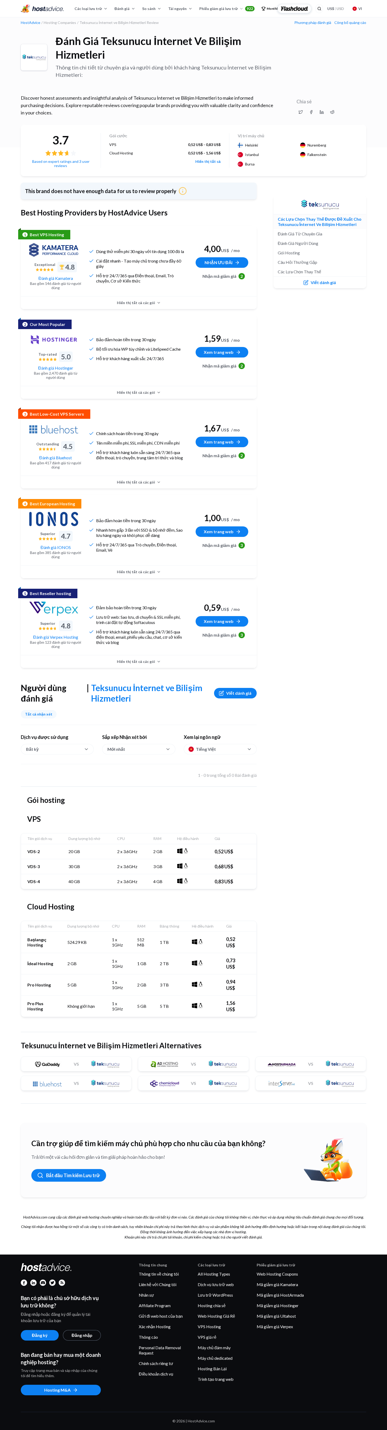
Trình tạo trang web (216, 1379)
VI (360, 8)
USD (335, 8)
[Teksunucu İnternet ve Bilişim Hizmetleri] (34, 57)
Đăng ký (40, 1335)
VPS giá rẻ (207, 1337)
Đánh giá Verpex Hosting (55, 637)
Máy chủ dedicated (215, 1358)
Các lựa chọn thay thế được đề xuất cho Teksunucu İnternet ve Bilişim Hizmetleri (319, 221)
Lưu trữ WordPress (215, 1294)
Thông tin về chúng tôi (159, 1273)
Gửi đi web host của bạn (161, 1315)
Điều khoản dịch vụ (156, 1373)
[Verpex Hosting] (53, 608)
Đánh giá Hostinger (55, 367)
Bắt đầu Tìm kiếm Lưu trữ (73, 1175)
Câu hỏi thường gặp (297, 262)
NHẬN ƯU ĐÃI (218, 262)
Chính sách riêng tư (156, 1363)
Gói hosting (289, 252)
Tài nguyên (177, 8)
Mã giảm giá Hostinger (278, 1305)
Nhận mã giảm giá (222, 276)
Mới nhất (116, 749)
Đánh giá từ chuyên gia (300, 233)
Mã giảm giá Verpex (275, 1326)
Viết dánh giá (238, 693)
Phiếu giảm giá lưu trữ (226, 8)
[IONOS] (53, 519)
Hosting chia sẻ (212, 1305)
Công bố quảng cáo (350, 23)
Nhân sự (146, 1294)
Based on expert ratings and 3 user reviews (61, 163)
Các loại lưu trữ (88, 8)
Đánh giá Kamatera (55, 278)
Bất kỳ (32, 749)
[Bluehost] (53, 429)
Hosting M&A (57, 1389)
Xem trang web (219, 352)
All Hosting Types (214, 1273)
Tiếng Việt (206, 749)
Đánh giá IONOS (56, 547)
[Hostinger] (53, 339)
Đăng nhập (82, 1335)
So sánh (149, 8)
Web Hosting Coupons (277, 1273)
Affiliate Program (155, 1305)
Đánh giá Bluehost (55, 457)
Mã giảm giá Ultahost (276, 1315)
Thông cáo (148, 1337)
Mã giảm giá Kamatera (277, 1284)
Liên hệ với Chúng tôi (157, 1284)
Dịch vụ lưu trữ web (216, 1284)
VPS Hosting (209, 1326)
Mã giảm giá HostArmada (280, 1294)
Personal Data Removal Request (160, 1350)
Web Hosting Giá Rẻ (216, 1315)
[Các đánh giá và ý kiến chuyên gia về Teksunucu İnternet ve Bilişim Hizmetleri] (300, 112)
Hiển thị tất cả (208, 161)
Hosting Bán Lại (212, 1368)
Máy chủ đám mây (214, 1347)
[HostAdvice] (42, 8)
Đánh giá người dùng (298, 243)
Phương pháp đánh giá (312, 23)
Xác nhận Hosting (155, 1326)
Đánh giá (122, 8)
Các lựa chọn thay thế (299, 271)
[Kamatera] (53, 250)
